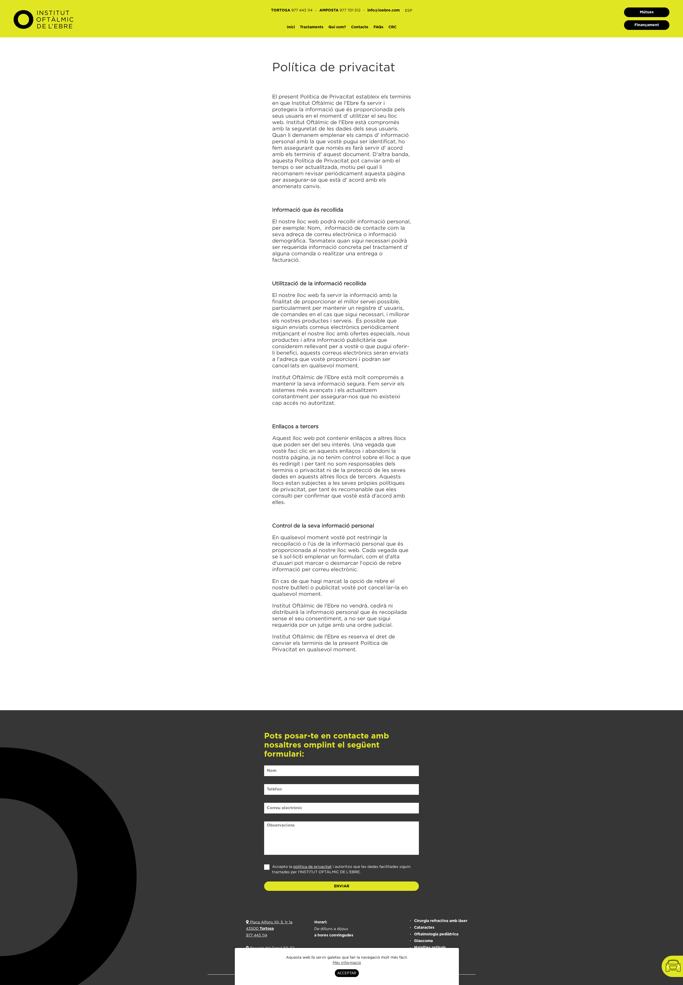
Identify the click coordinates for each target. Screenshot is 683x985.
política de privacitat (312, 866)
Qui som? (337, 27)
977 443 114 (256, 935)
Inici (291, 27)
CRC (392, 27)
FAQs (378, 27)
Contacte (359, 27)
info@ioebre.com (383, 10)
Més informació (347, 962)
